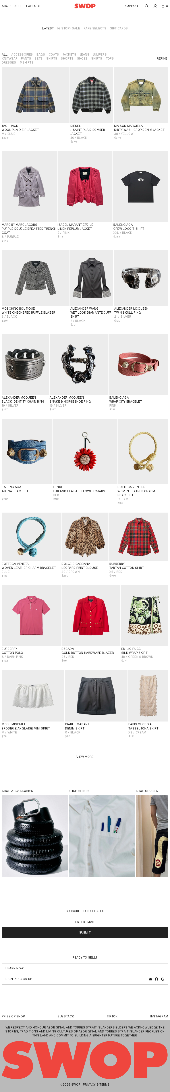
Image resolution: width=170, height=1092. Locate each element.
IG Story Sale (68, 28)
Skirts (96, 58)
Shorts (67, 58)
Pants (26, 58)
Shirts (51, 58)
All (5, 54)
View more (85, 756)
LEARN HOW (15, 968)
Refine (162, 58)
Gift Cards (119, 28)
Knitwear (9, 58)
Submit (85, 932)
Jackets (69, 54)
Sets (39, 58)
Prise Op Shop (13, 1016)
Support (132, 6)
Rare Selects (95, 28)
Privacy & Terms (96, 1084)
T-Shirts (27, 62)
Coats (54, 54)
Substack (66, 1016)
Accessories (22, 54)
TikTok (112, 1016)
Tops (110, 58)
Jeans (84, 54)
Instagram (159, 1016)
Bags (41, 54)
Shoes (82, 58)
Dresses (9, 62)
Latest (48, 28)
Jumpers (100, 54)
